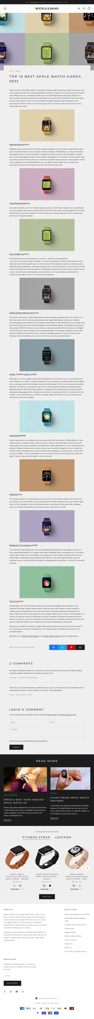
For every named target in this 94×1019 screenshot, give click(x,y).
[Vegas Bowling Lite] (47, 125)
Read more (7, 820)
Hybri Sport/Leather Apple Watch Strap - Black (47, 876)
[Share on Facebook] (53, 647)
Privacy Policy (52, 715)
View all (47, 897)
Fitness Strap (37, 837)
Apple (53, 793)
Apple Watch (10, 795)
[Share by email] (80, 647)
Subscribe (12, 983)
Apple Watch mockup (52, 636)
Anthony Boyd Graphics (30, 636)
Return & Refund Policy (73, 936)
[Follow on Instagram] (11, 991)
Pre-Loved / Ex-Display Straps (75, 951)
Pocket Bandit (14, 436)
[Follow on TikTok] (23, 991)
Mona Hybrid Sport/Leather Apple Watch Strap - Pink (77, 876)
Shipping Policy (70, 932)
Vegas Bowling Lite (16, 144)
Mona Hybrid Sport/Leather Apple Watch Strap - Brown (17, 876)
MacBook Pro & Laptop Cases (75, 925)
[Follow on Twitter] (5, 991)
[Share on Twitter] (62, 647)
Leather (63, 837)
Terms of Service (66, 715)
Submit (16, 747)
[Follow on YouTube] (17, 991)
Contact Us (69, 944)
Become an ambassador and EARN (77, 914)
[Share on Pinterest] (71, 647)
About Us (68, 948)
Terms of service (70, 940)
